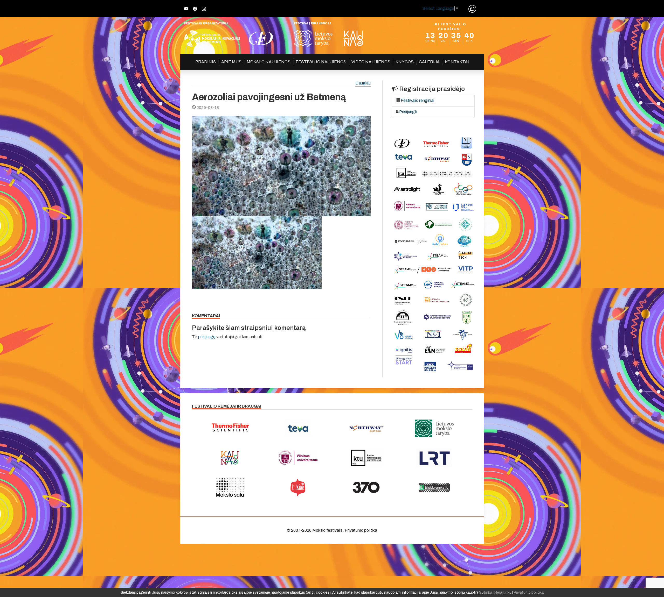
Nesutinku (502, 592)
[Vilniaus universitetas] (298, 457)
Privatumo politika (361, 530)
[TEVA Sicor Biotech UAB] (298, 428)
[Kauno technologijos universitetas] (366, 457)
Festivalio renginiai (417, 100)
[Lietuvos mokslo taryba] (434, 428)
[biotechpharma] (366, 428)
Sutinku (485, 592)
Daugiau (363, 83)
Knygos (405, 62)
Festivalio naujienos (321, 62)
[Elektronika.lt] (434, 487)
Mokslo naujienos (268, 62)
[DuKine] (298, 487)
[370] (366, 487)
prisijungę (207, 337)
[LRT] (434, 457)
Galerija (429, 62)
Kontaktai (457, 62)
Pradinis (205, 62)
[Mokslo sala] (230, 487)
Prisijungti (408, 112)
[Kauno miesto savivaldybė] (230, 457)
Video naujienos (370, 62)
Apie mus (231, 62)
